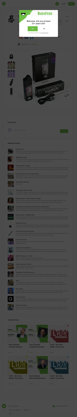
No (44, 29)
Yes (32, 29)
